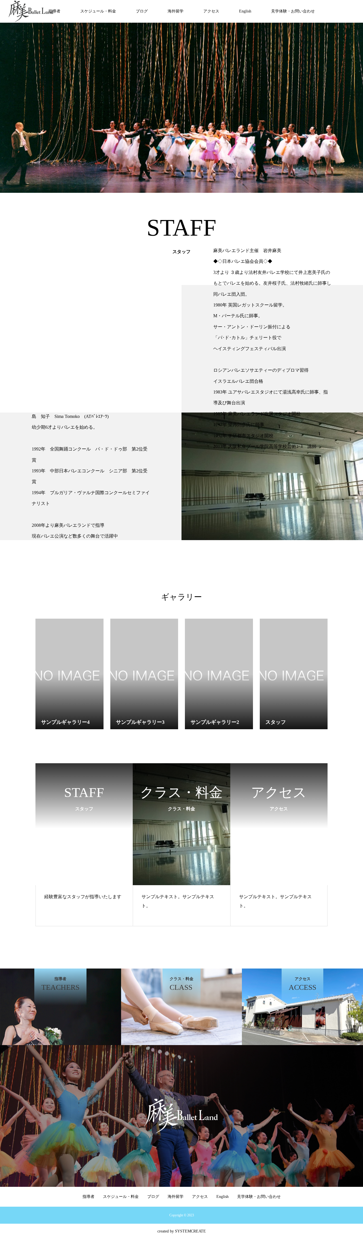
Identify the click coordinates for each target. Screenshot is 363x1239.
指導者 (54, 11)
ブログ (142, 11)
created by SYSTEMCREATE (181, 1231)
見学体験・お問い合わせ (293, 11)
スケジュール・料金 (98, 11)
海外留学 (175, 11)
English (245, 11)
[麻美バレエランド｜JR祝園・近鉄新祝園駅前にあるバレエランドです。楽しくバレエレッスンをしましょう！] (31, 11)
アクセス (211, 11)
